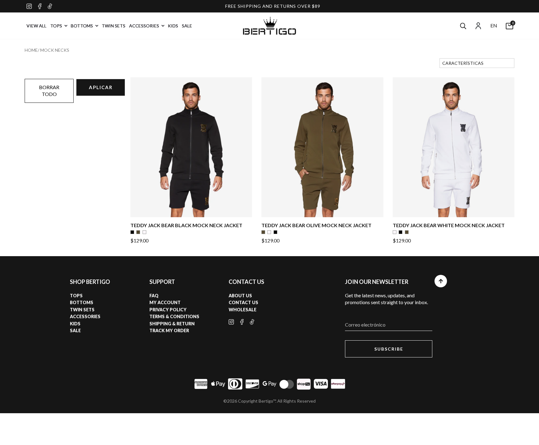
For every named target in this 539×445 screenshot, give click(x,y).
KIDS (173, 25)
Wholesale (242, 309)
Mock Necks (54, 50)
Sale (75, 330)
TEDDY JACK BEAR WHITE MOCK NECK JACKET (449, 225)
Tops (76, 295)
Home (31, 50)
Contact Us (243, 302)
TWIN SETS (113, 25)
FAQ (153, 295)
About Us (240, 295)
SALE (187, 25)
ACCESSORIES (144, 25)
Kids (75, 323)
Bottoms (81, 302)
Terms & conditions (174, 316)
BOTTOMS (82, 25)
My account (165, 302)
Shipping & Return (172, 323)
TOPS (56, 25)
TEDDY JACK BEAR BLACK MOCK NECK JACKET (186, 225)
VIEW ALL (36, 25)
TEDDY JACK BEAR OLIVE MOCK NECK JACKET (316, 225)
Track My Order (169, 330)
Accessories (85, 316)
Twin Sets (82, 309)
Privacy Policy (168, 309)
